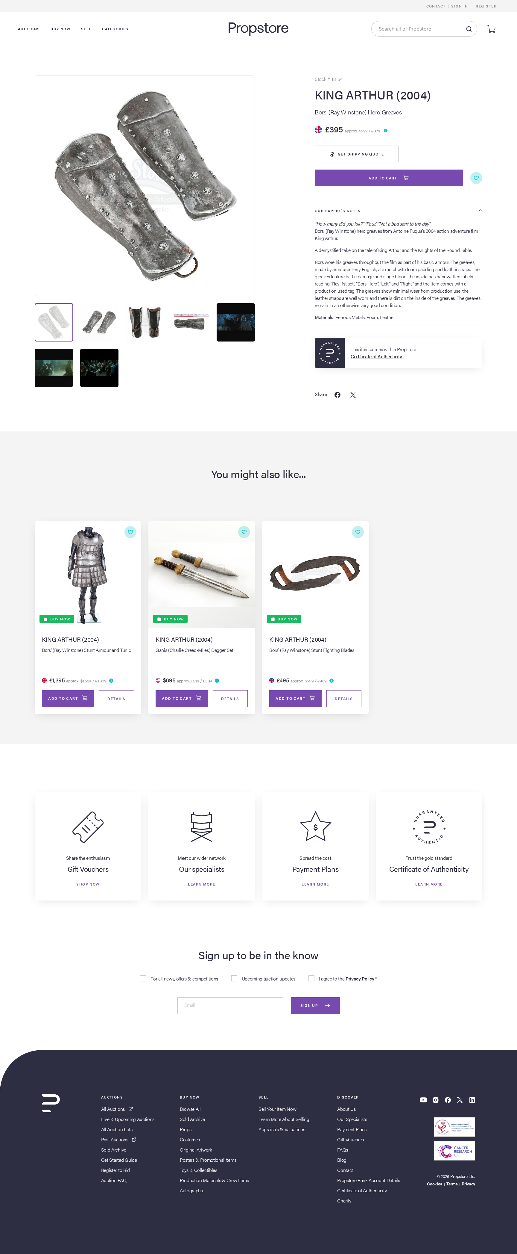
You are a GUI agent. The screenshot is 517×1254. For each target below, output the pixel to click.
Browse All (190, 1109)
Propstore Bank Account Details (368, 1180)
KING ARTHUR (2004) (373, 94)
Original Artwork (196, 1149)
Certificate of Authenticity (362, 1190)
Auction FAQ (113, 1180)
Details (116, 699)
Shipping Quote (361, 154)
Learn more (201, 884)
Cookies (434, 1184)
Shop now (88, 884)
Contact (436, 6)
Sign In (459, 6)
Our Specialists (352, 1119)
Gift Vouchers (350, 1139)
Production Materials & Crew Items (214, 1180)
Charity (344, 1200)
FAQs (342, 1149)
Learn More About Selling (283, 1119)
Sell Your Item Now (277, 1109)
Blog (341, 1160)
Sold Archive (113, 1149)
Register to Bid (115, 1170)
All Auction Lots (117, 1129)
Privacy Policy (360, 978)
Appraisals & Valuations (281, 1129)
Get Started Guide (119, 1160)
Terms (451, 1184)
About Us (346, 1109)
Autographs (191, 1190)
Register (486, 6)
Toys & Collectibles (198, 1170)
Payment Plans (352, 1129)
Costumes (190, 1139)
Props (185, 1129)
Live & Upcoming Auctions (127, 1119)
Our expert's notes (338, 210)
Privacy (468, 1184)
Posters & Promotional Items (208, 1160)
